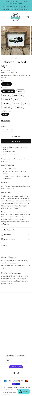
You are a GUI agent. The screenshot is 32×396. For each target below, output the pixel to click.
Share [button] (5, 245)
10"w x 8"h (6, 84)
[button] (4, 17)
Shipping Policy (8, 332)
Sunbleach (6, 107)
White (5, 114)
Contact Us (7, 312)
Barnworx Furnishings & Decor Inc (15, 387)
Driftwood (6, 99)
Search (6, 304)
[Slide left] (12, 58)
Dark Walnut (18, 95)
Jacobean (17, 103)
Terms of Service (9, 340)
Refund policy (14, 389)
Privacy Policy (8, 336)
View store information (10, 154)
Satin (26, 103)
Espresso (6, 103)
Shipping (3, 72)
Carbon (20, 91)
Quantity (3, 126)
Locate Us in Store (9, 316)
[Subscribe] (26, 360)
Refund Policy (8, 328)
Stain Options (5, 121)
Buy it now (16, 141)
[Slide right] (20, 58)
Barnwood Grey (8, 91)
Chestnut (6, 95)
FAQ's (5, 308)
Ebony (16, 99)
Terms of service (12, 392)
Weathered (18, 107)
